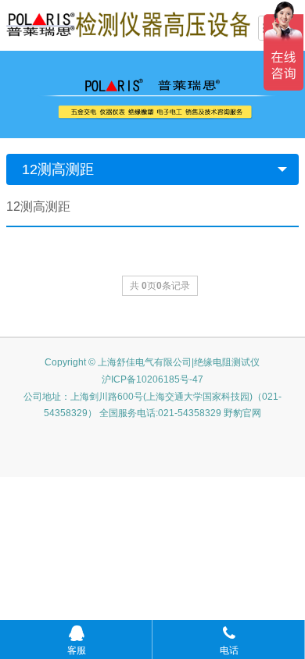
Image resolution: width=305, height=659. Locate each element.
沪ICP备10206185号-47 (152, 379)
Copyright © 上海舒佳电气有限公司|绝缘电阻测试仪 (152, 362)
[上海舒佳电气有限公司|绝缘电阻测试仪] (128, 23)
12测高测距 (58, 169)
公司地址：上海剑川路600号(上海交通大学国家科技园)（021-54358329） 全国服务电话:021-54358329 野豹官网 (152, 405)
